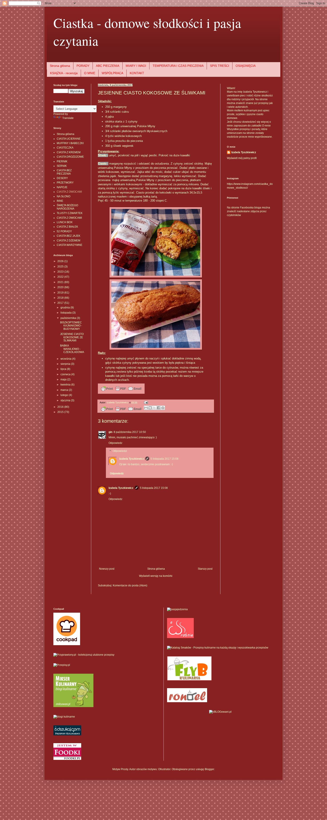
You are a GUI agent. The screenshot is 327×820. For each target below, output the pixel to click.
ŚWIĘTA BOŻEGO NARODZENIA (67, 207)
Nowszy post (106, 568)
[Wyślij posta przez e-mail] (145, 402)
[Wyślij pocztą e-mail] (146, 408)
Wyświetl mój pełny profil (242, 158)
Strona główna (60, 65)
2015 (60, 412)
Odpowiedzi (120, 451)
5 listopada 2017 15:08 (164, 458)
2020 (60, 287)
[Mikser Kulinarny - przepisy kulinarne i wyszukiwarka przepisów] (73, 706)
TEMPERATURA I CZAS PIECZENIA (178, 65)
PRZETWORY (65, 182)
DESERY (62, 178)
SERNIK (62, 165)
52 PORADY (64, 231)
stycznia (66, 400)
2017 (60, 302)
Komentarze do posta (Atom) (130, 585)
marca (65, 390)
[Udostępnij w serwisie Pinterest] (163, 408)
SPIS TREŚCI (219, 65)
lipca (64, 369)
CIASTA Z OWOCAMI (69, 191)
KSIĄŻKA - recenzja (64, 73)
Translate (68, 118)
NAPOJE (62, 187)
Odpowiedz (115, 443)
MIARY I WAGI (136, 65)
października (69, 318)
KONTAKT (137, 73)
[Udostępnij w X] (154, 408)
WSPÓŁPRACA (112, 73)
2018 (60, 297)
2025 (60, 266)
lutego (65, 395)
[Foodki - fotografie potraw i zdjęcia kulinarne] (67, 759)
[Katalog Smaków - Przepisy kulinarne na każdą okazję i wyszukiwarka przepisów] (217, 647)
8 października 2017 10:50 (130, 432)
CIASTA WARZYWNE (69, 245)
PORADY (83, 65)
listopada (66, 312)
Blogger (209, 769)
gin (110, 432)
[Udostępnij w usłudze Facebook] (158, 408)
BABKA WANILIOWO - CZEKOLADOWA (72, 349)
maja (64, 379)
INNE (60, 200)
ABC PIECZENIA (107, 65)
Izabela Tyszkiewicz (131, 458)
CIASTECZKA (65, 147)
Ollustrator (164, 769)
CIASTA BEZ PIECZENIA (64, 172)
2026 (60, 261)
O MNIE (89, 73)
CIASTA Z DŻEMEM (68, 240)
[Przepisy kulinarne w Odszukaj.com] (67, 734)
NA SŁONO (63, 196)
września (66, 358)
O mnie (266, 125)
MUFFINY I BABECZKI (70, 143)
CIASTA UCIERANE (69, 138)
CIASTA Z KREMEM (69, 152)
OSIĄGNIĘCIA (246, 65)
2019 (60, 292)
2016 (60, 406)
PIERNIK (62, 161)
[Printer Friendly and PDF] (121, 392)
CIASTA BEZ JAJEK (68, 235)
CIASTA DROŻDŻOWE (70, 156)
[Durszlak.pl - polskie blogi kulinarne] (64, 716)
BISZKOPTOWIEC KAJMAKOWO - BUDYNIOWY (71, 325)
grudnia (66, 307)
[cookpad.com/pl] (66, 644)
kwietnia (66, 384)
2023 (60, 271)
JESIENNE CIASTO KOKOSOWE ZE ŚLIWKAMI (72, 337)
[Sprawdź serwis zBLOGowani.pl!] (220, 711)
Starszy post (205, 568)
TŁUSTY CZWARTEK (70, 213)
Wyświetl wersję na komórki (155, 575)
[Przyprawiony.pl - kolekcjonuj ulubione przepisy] (83, 654)
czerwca (66, 374)
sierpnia (66, 363)
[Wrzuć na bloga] (150, 408)
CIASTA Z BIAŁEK (67, 226)
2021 (60, 282)
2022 (60, 276)
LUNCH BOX (65, 222)
